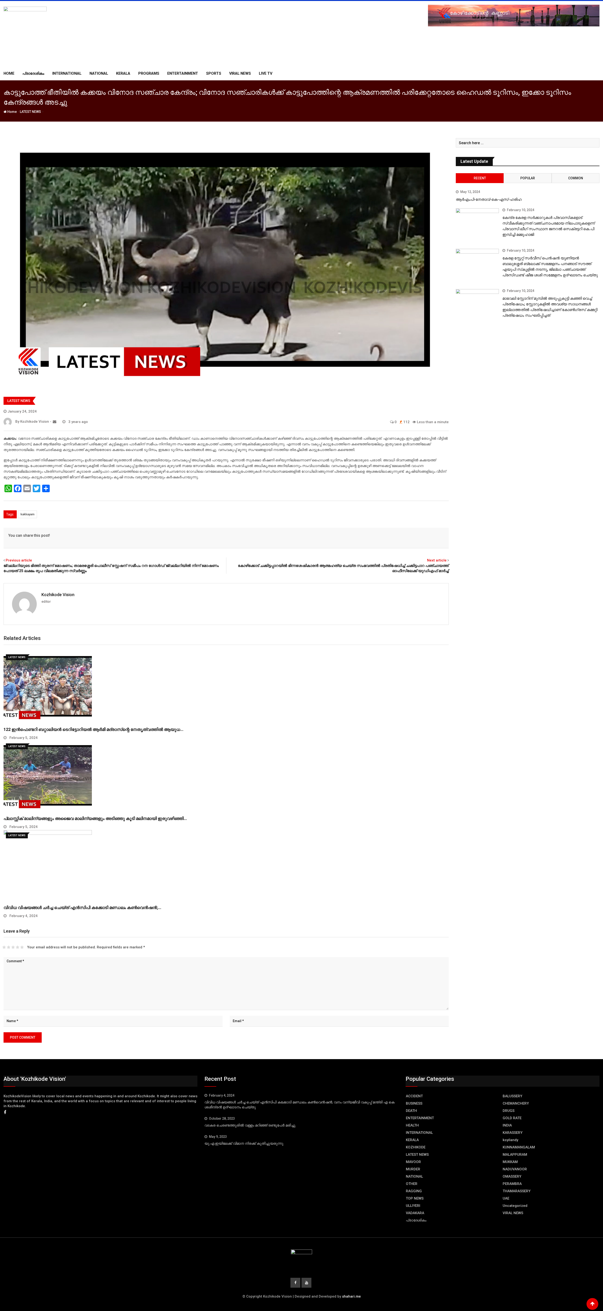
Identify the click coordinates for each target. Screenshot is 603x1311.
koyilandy (510, 1140)
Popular (527, 178)
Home (9, 73)
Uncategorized (515, 1206)
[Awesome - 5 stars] (22, 947)
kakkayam (27, 514)
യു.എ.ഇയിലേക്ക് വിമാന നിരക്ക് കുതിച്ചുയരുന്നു (243, 1143)
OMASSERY (512, 1176)
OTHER (411, 1184)
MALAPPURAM (515, 1154)
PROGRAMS (148, 73)
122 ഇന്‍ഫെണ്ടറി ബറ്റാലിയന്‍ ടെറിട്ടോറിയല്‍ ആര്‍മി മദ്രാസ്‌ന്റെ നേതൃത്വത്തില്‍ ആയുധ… (93, 729)
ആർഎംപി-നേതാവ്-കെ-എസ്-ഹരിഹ (489, 199)
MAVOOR (413, 1162)
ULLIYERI (413, 1206)
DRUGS (508, 1111)
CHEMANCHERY (516, 1103)
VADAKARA (415, 1213)
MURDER (413, 1169)
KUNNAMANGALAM (519, 1147)
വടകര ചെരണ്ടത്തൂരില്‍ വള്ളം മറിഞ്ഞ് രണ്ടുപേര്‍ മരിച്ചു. (250, 1125)
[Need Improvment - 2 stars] (8, 947)
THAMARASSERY (516, 1191)
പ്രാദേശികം (33, 73)
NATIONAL (99, 73)
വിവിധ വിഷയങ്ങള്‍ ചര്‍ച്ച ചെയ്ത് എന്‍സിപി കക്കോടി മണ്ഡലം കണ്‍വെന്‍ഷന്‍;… (82, 907)
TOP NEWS (415, 1198)
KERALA (123, 73)
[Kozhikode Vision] (54, 422)
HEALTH (412, 1125)
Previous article (19, 560)
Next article (437, 560)
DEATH (411, 1111)
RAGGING (414, 1191)
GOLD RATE (512, 1118)
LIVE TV (265, 73)
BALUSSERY (512, 1096)
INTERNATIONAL (66, 73)
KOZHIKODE (415, 1147)
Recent (480, 178)
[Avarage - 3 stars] (13, 947)
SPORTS (213, 73)
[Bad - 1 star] (4, 947)
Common (575, 178)
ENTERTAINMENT (182, 73)
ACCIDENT (414, 1096)
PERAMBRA (512, 1184)
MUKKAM (510, 1162)
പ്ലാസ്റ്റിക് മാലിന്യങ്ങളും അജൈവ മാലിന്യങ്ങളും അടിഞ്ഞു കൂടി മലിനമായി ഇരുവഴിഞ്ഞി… (95, 818)
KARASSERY (512, 1133)
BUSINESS (414, 1103)
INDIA (507, 1125)
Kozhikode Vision (57, 594)
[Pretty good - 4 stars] (17, 947)
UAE (506, 1198)
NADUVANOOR (515, 1169)
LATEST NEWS (30, 112)
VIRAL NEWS (240, 73)
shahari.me (351, 1296)
